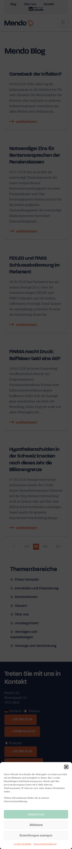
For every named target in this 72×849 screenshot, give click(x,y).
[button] (66, 767)
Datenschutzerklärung (45, 843)
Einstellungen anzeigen (36, 835)
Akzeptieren (36, 814)
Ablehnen (36, 825)
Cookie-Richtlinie (22, 843)
